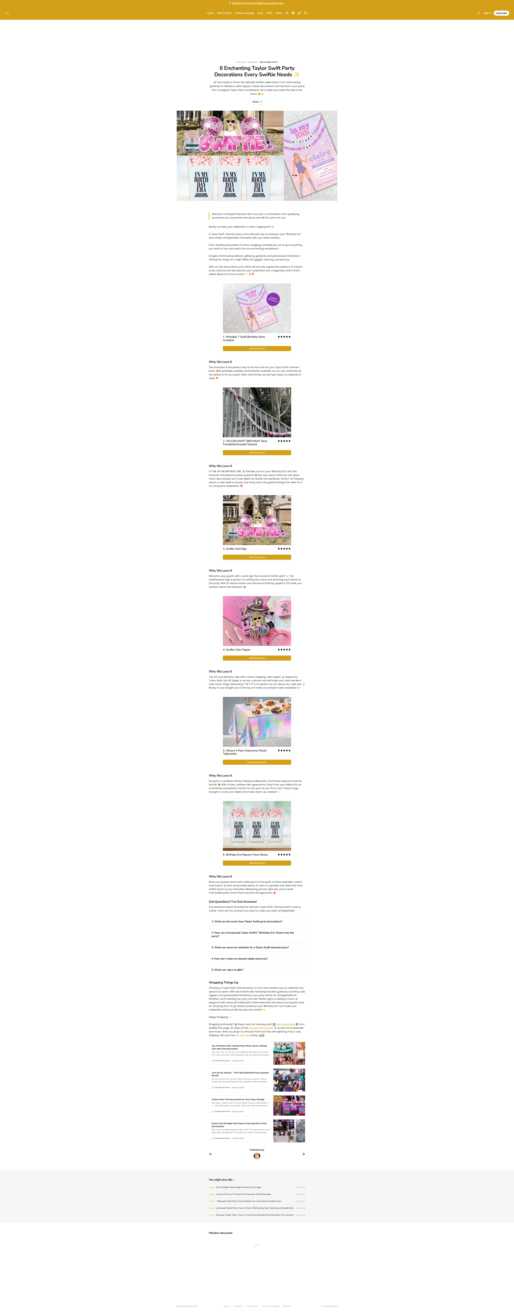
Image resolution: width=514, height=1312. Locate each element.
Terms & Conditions (270, 1306)
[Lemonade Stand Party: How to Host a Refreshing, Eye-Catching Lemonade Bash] (257, 1208)
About (279, 13)
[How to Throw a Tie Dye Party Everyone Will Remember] (257, 1194)
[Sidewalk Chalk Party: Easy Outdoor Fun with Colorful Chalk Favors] (257, 1201)
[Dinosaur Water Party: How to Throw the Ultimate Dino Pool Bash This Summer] (257, 1215)
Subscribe (501, 13)
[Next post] (303, 1154)
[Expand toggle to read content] (301, 921)
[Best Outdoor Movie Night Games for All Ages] (257, 1187)
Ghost (334, 1306)
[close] (511, 3)
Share (255, 101)
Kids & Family (224, 13)
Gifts (269, 13)
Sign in (487, 13)
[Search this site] (479, 13)
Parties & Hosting (244, 13)
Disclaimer (238, 1306)
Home (210, 13)
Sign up (227, 1306)
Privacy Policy (253, 1306)
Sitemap (286, 1306)
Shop (260, 13)
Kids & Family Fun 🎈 (269, 62)
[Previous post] (210, 1154)
